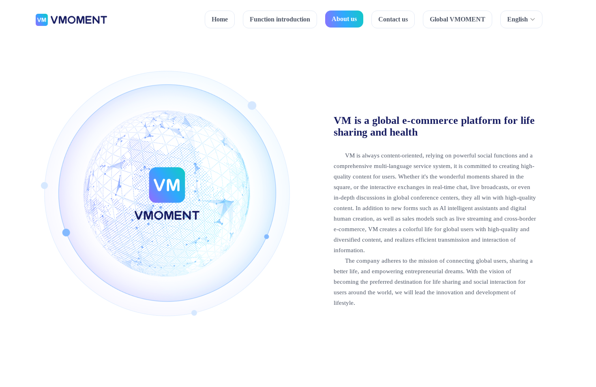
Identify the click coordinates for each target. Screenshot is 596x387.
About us (344, 18)
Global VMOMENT (457, 19)
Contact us (393, 19)
